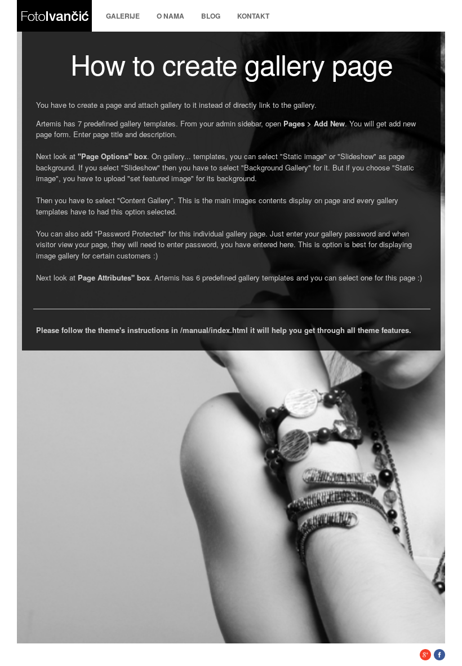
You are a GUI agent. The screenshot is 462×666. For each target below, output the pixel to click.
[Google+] (425, 657)
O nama (170, 16)
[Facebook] (439, 657)
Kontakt (253, 16)
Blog (210, 16)
